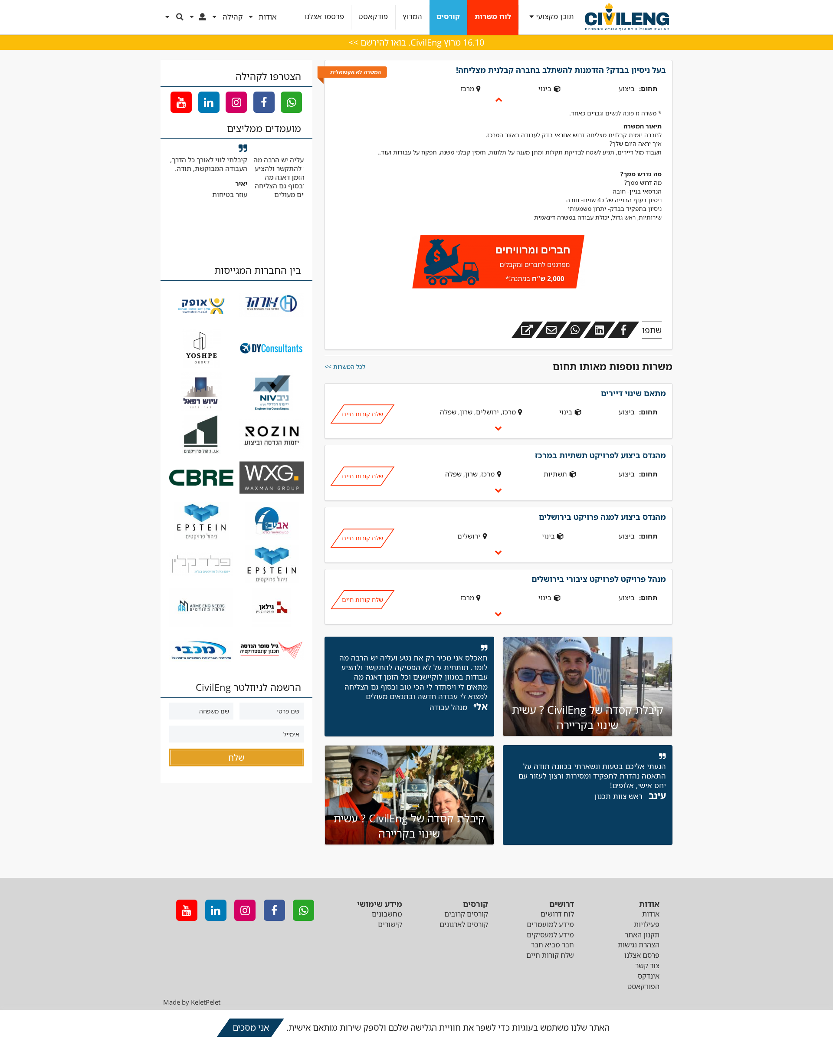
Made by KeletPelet (191, 1002)
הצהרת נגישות (638, 945)
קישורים (390, 924)
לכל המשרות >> (345, 366)
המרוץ (412, 16)
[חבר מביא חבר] (498, 263)
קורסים (448, 16)
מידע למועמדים (550, 924)
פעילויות (646, 924)
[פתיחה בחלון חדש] (527, 330)
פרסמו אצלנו (324, 16)
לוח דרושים (557, 914)
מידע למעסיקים (550, 935)
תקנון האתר (642, 935)
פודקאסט (373, 16)
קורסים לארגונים (463, 924)
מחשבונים (387, 914)
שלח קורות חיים (362, 414)
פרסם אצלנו (641, 955)
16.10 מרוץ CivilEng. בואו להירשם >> (416, 42)
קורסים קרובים (466, 914)
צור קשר (647, 965)
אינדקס (648, 976)
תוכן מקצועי (555, 16)
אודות (650, 914)
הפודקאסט (643, 986)
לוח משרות (493, 16)
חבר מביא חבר (552, 945)
